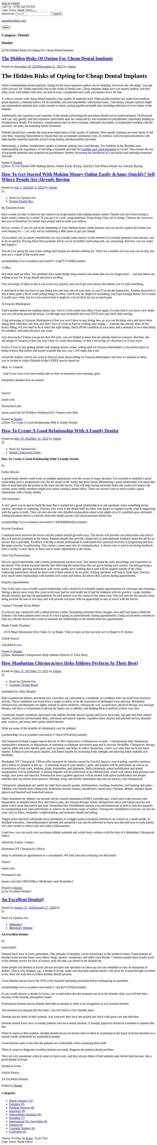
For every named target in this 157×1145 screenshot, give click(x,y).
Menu (6, 27)
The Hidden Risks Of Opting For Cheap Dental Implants (57, 58)
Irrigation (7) (17, 1118)
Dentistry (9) (17, 1104)
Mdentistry (15, 924)
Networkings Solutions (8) (25, 1114)
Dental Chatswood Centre (25, 452)
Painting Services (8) (21, 1107)
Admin (71, 66)
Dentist (17, 162)
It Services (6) (17, 1131)
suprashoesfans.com (14, 20)
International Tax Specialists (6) (28, 1121)
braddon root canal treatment (99, 149)
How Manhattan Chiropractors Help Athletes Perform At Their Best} (70, 663)
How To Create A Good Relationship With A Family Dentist (60, 430)
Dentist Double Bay (21, 201)
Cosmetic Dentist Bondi (23, 685)
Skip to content (11, 3)
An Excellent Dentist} (23, 899)
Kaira (29, 1138)
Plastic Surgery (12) (21, 1100)
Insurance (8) (17, 1111)
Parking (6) (16, 1124)
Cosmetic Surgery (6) (22, 1128)
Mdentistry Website (21, 927)
